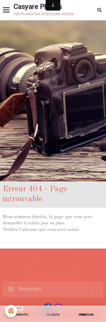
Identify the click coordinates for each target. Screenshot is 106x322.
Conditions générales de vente (53, 272)
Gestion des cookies (53, 263)
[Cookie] (11, 311)
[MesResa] (86, 314)
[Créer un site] (19, 314)
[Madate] (53, 314)
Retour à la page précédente (31, 242)
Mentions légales (53, 254)
